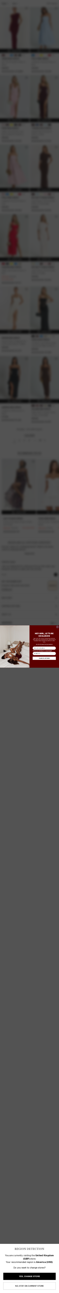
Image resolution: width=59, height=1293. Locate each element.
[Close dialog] (57, 627)
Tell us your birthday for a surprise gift (42, 650)
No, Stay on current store (29, 1286)
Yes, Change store (29, 1276)
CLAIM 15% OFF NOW (44, 658)
